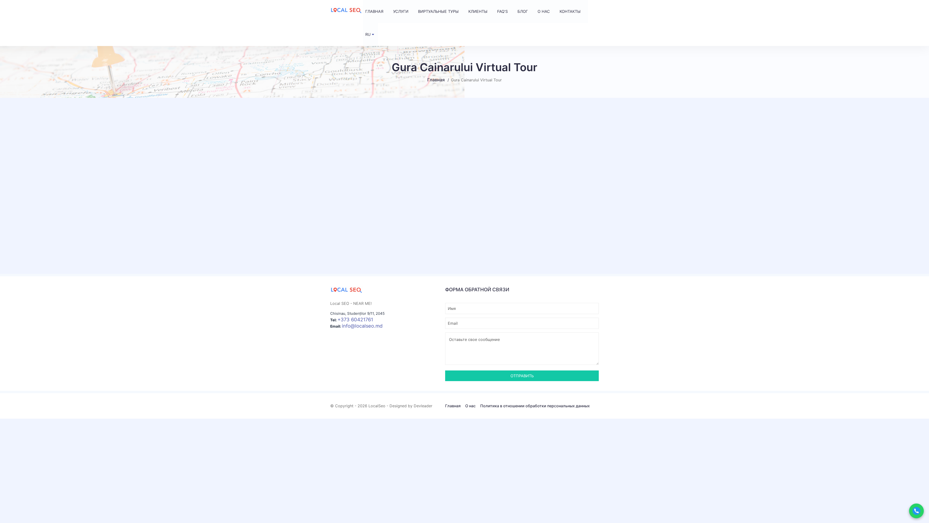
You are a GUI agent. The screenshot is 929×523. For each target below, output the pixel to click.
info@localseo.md (362, 326)
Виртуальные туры (438, 11)
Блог (522, 11)
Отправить (522, 375)
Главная (374, 11)
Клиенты (477, 11)
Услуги (400, 11)
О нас (544, 11)
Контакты (570, 11)
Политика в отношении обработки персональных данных (535, 405)
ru (368, 34)
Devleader (423, 405)
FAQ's (502, 11)
